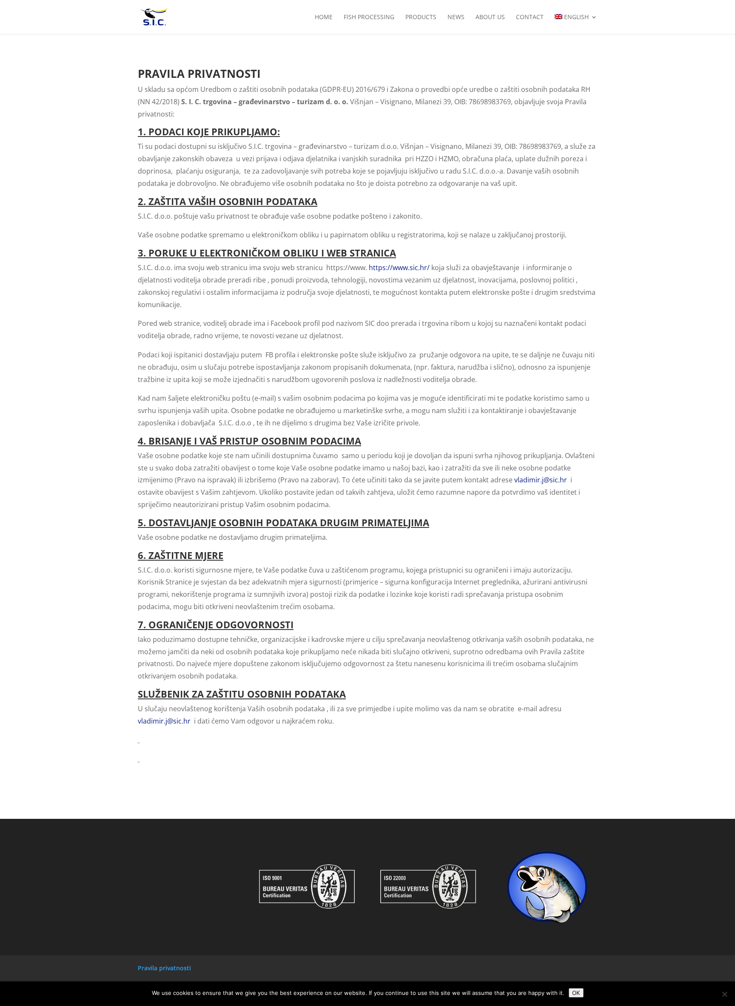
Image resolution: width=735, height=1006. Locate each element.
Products (420, 17)
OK (576, 992)
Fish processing (369, 17)
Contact (530, 17)
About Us (490, 17)
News (455, 17)
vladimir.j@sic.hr (540, 479)
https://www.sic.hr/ (399, 267)
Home (324, 17)
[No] (724, 994)
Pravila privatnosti (164, 968)
